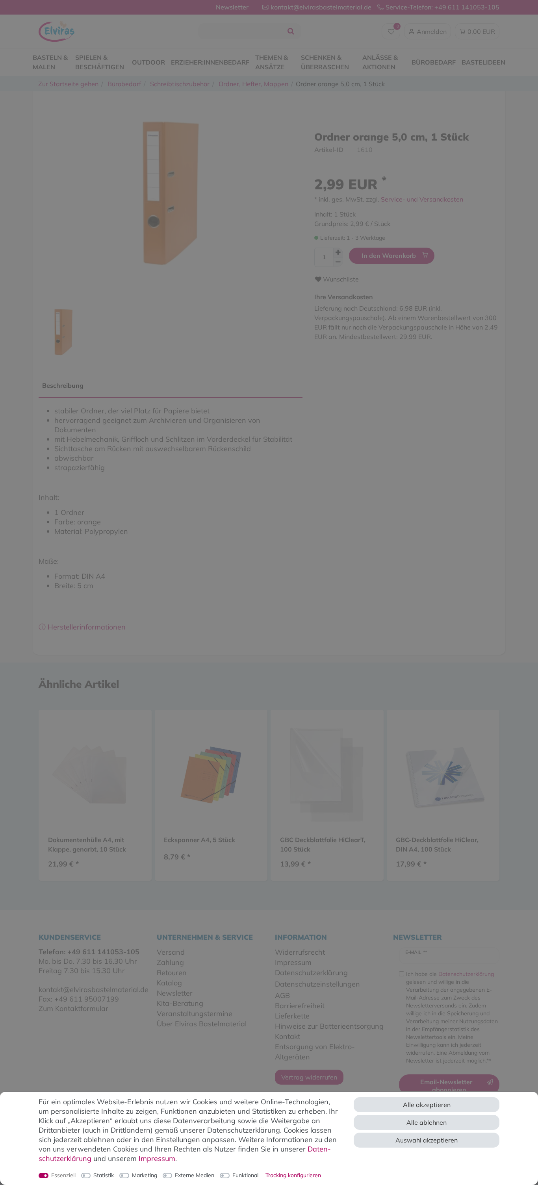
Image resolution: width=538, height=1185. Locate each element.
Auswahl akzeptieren (426, 1140)
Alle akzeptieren (427, 1105)
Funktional (245, 1175)
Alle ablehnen (426, 1122)
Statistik (103, 1175)
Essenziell (63, 1175)
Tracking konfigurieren (293, 1175)
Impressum (157, 1158)
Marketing (144, 1175)
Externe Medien (194, 1175)
